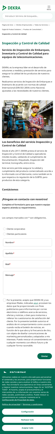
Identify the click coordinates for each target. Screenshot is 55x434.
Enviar (44, 356)
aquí (36, 303)
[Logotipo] (12, 8)
